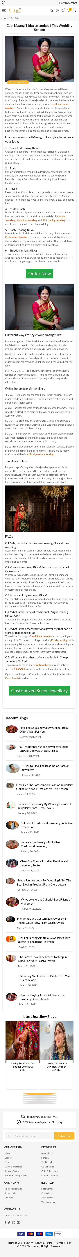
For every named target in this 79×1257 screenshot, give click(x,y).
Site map (9, 1197)
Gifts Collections (49, 1171)
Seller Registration (14, 1188)
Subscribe (64, 1136)
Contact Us (46, 1193)
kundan (45, 1157)
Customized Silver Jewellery (39, 690)
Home (5, 18)
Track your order (49, 1202)
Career (8, 1157)
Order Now (39, 273)
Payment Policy (63, 1242)
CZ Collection (48, 1166)
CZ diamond (18, 668)
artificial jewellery (40, 664)
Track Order (70, 3)
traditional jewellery (42, 636)
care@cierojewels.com (16, 1215)
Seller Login (10, 1193)
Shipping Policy (12, 1171)
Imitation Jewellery (27, 220)
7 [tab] (24, 1100)
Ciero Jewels (12, 678)
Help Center (47, 1188)
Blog (7, 1162)
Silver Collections (49, 1175)
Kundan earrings (60, 640)
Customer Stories (13, 1166)
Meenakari (46, 1153)
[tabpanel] (23, 1055)
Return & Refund (44, 1242)
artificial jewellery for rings (40, 454)
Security (28, 1242)
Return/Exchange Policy (16, 1175)
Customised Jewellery (17, 237)
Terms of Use (15, 1242)
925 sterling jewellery (53, 220)
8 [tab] (24, 1102)
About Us (9, 1153)
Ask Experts (47, 1197)
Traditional (46, 1162)
